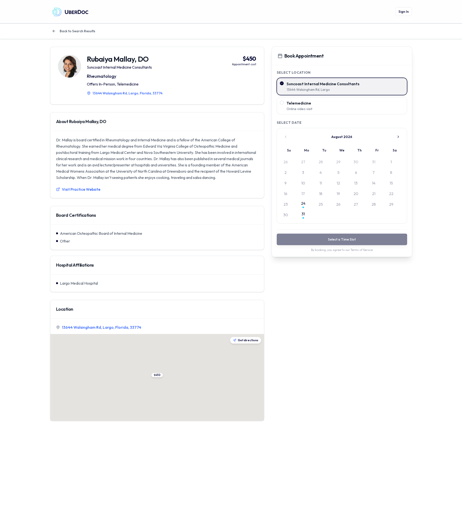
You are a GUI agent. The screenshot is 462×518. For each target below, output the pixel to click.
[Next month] (398, 137)
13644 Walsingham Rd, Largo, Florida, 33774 (101, 327)
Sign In (403, 11)
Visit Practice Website (81, 189)
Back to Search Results (77, 31)
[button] (157, 375)
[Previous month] (285, 137)
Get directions (248, 340)
